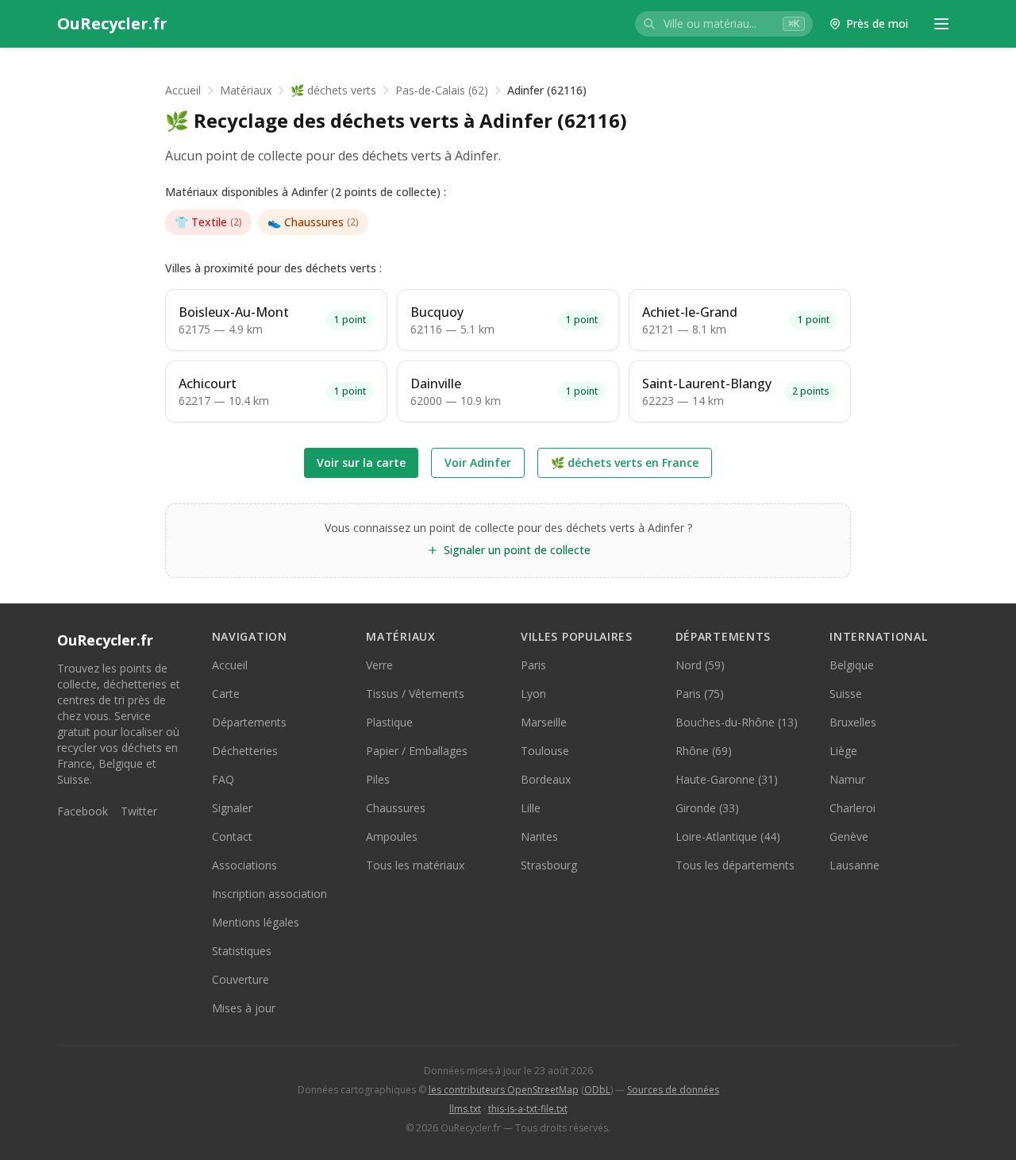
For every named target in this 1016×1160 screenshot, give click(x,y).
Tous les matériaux (415, 865)
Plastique (389, 722)
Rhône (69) (703, 750)
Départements (249, 722)
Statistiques (241, 950)
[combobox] (724, 24)
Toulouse (545, 750)
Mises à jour (243, 1007)
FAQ (223, 779)
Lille (531, 807)
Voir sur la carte (361, 462)
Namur (847, 779)
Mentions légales (255, 922)
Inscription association (269, 893)
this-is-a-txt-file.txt (528, 1109)
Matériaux (245, 90)
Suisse (845, 693)
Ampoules (392, 836)
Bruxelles (852, 722)
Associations (244, 865)
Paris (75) (699, 693)
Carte (226, 693)
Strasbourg (549, 865)
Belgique (851, 664)
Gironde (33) (707, 807)
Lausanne (854, 865)
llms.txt (465, 1109)
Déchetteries (245, 750)
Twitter (139, 811)
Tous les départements (735, 865)
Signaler (232, 807)
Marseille (544, 722)
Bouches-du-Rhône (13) (736, 722)
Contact (232, 836)
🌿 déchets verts (333, 90)
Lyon (533, 693)
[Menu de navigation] (941, 23)
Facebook (82, 811)
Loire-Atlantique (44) (727, 836)
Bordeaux (546, 779)
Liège (843, 750)
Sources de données (673, 1089)
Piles (378, 779)
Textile (208, 221)
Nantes (539, 836)
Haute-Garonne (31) (726, 779)
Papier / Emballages (417, 750)
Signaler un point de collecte (517, 549)
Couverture (240, 979)
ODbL (597, 1089)
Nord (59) (700, 664)
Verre (379, 664)
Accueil (183, 90)
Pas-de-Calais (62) (441, 90)
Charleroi (852, 807)
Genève (848, 836)
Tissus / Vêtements (415, 693)
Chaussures (313, 221)
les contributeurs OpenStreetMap (504, 1089)
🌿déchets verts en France (624, 462)
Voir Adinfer (477, 462)
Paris (533, 664)
